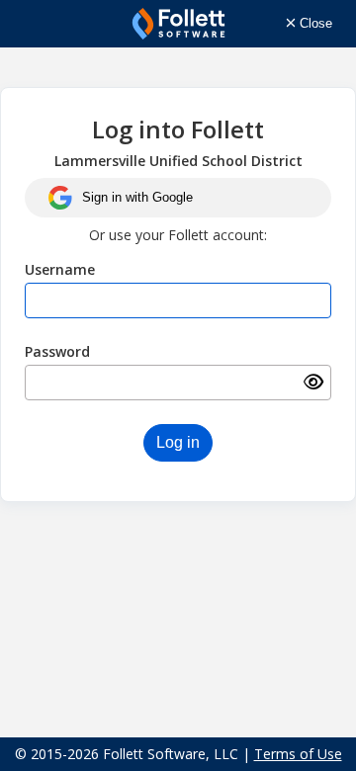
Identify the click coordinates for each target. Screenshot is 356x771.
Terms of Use (298, 753)
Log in (178, 442)
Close (314, 23)
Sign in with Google (137, 197)
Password (57, 351)
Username (60, 269)
